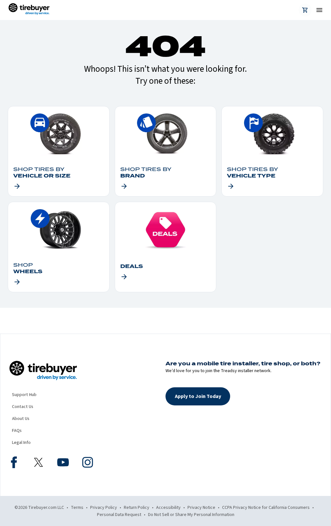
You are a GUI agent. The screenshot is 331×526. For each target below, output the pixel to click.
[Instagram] (87, 463)
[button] (198, 396)
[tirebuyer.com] (29, 10)
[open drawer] (316, 10)
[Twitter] (38, 463)
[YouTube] (63, 463)
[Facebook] (14, 463)
